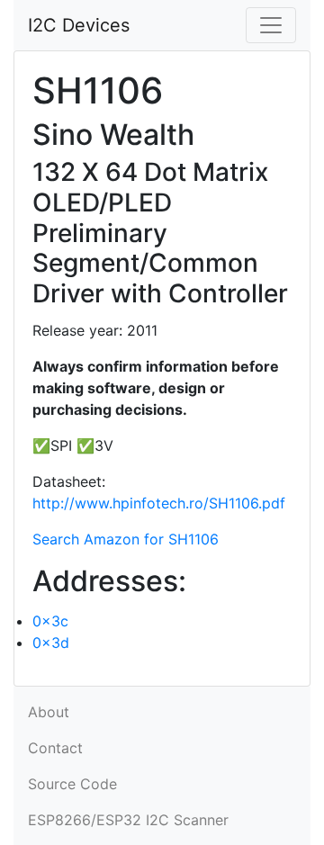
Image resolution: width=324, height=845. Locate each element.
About (48, 712)
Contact (55, 748)
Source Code (72, 784)
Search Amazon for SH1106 (125, 539)
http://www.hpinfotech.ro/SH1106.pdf (158, 503)
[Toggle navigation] (271, 25)
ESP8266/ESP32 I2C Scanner (128, 820)
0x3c (50, 621)
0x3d (50, 643)
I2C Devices (79, 25)
